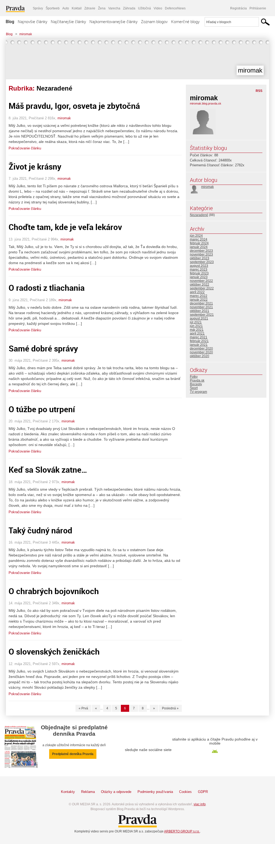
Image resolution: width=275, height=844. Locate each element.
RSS (259, 91)
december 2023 (201, 251)
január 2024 (199, 247)
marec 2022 (198, 296)
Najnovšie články (32, 21)
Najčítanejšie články (68, 21)
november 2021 (201, 307)
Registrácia (238, 8)
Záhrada (129, 8)
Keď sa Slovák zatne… (48, 469)
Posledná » (170, 708)
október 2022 (199, 284)
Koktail (77, 8)
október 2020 (199, 356)
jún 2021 (196, 326)
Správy (38, 8)
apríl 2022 (197, 292)
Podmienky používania (155, 792)
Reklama (88, 792)
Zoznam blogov (154, 21)
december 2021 (201, 303)
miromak (25, 34)
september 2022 (202, 288)
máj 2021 (197, 330)
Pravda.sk (197, 380)
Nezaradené (199, 215)
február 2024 (199, 243)
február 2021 (199, 341)
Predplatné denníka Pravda (72, 754)
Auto (65, 8)
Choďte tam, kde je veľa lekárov (65, 226)
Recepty (196, 384)
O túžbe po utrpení (42, 409)
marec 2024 (198, 239)
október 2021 (199, 311)
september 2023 (202, 262)
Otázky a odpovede (116, 792)
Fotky (194, 377)
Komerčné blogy (185, 21)
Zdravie (89, 8)
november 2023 (201, 254)
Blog (10, 21)
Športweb (53, 8)
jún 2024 (196, 236)
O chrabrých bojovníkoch (54, 591)
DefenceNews (175, 8)
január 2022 (199, 299)
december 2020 (201, 348)
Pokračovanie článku (25, 148)
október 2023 (199, 258)
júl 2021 (196, 322)
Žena (102, 8)
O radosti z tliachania (47, 287)
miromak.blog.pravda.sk (205, 103)
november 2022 (201, 281)
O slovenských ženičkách (54, 651)
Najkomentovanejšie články (113, 21)
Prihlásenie (257, 8)
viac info (200, 804)
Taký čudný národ (40, 530)
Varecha (114, 8)
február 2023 (199, 273)
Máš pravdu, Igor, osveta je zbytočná (74, 105)
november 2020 (201, 352)
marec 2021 (198, 337)
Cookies (185, 792)
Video (158, 8)
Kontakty (68, 792)
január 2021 (199, 345)
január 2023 (199, 277)
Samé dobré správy (43, 348)
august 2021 (199, 318)
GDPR (203, 792)
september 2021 (202, 315)
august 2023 (199, 266)
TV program (198, 392)
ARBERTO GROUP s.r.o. (182, 831)
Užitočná (144, 8)
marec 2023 (198, 269)
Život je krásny (35, 166)
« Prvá (83, 708)
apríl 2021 (197, 333)
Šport (194, 388)
